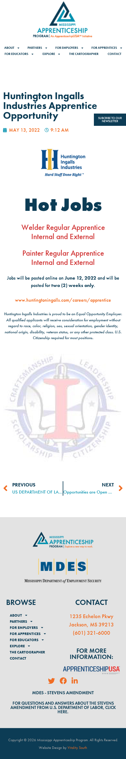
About (9, 48)
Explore (49, 54)
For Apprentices (104, 48)
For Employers (66, 48)
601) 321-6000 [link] (92, 632)
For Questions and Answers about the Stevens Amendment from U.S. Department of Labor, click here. (63, 707)
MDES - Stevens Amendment (63, 692)
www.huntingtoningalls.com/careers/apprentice (63, 300)
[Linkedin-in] (74, 680)
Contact (114, 54)
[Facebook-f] (63, 680)
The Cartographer (83, 54)
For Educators (16, 54)
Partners (35, 48)
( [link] (74, 632)
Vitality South (77, 747)
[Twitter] (51, 680)
